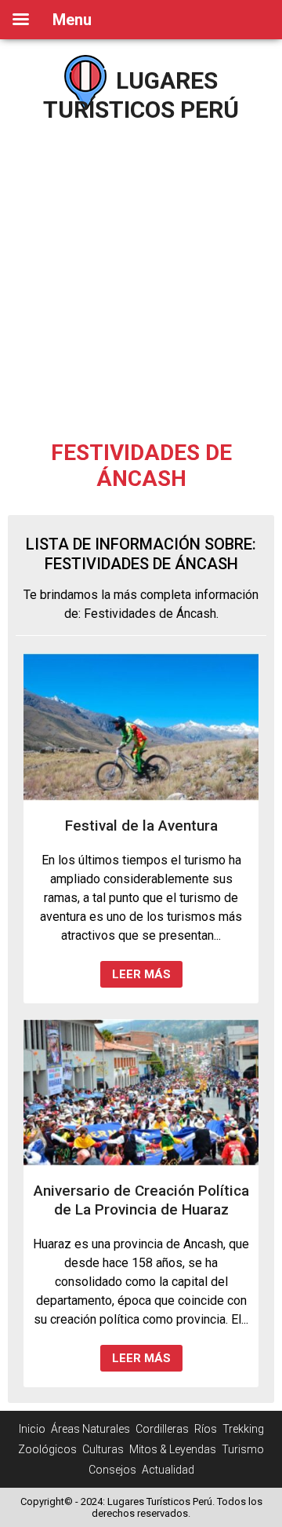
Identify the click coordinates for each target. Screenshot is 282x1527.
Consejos (112, 1469)
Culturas (103, 1449)
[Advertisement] (141, 274)
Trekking (243, 1429)
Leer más (141, 974)
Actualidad (168, 1469)
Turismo (243, 1449)
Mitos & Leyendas (172, 1449)
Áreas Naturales (90, 1429)
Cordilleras (162, 1429)
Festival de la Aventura (141, 825)
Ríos (205, 1429)
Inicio (32, 1429)
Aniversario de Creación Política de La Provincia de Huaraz (141, 1200)
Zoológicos (47, 1449)
